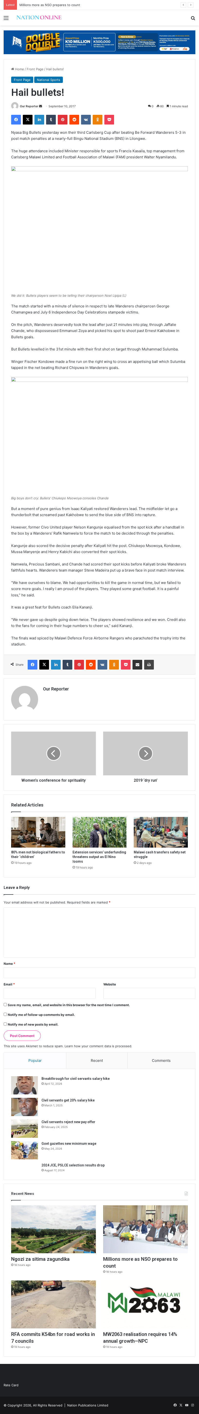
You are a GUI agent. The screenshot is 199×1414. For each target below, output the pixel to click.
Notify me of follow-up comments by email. (41, 1015)
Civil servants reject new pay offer (68, 1122)
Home (19, 69)
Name (9, 964)
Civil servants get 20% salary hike (68, 1100)
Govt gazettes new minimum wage (68, 1144)
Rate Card (11, 1385)
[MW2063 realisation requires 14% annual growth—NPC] (145, 1304)
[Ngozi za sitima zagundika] (53, 1229)
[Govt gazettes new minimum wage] (24, 1150)
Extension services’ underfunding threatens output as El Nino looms (99, 856)
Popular (35, 1060)
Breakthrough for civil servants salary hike (75, 1079)
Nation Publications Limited (87, 1405)
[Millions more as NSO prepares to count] (145, 1229)
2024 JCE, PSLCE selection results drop (73, 1165)
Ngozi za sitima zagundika (40, 1259)
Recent (97, 1060)
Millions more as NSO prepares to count (49, 5)
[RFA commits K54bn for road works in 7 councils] (53, 1304)
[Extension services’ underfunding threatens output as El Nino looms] (100, 832)
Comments (161, 1060)
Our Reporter (29, 106)
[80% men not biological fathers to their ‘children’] (38, 832)
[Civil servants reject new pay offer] (24, 1128)
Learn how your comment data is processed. (98, 1046)
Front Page (35, 69)
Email (9, 984)
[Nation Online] (39, 17)
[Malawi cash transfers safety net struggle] (161, 832)
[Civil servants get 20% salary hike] (24, 1107)
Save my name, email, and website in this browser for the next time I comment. (69, 1005)
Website (109, 984)
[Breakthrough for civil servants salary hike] (24, 1085)
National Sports (48, 80)
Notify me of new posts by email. (33, 1024)
